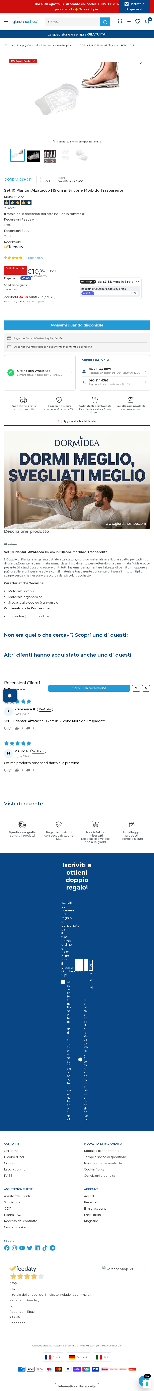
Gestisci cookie (15, 1227)
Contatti (10, 1163)
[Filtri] (136, 688)
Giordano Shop (14, 45)
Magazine (91, 1221)
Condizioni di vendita (99, 1175)
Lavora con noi (15, 1169)
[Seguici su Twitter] (29, 1249)
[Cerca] (105, 21)
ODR (7, 1208)
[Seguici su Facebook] (7, 1249)
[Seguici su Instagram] (14, 1249)
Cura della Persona (39, 45)
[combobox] (86, 965)
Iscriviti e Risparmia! (135, 6)
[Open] (10, 695)
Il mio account (95, 1208)
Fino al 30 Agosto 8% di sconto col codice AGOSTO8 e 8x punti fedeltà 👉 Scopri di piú (76, 6)
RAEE (8, 1175)
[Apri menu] (6, 22)
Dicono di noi (14, 1157)
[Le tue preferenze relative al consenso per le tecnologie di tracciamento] (147, 1384)
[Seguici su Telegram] (52, 1249)
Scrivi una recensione (89, 688)
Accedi (89, 1196)
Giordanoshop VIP (35, 301)
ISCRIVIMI (91, 965)
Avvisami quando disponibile (77, 325)
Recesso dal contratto (20, 1221)
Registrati (91, 1202)
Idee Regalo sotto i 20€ (70, 45)
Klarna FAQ (12, 1215)
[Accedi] (129, 22)
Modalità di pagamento (102, 1151)
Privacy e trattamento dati (104, 1163)
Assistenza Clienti (17, 1196)
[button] (13, 258)
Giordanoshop (17, 179)
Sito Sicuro (12, 1202)
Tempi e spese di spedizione (105, 1157)
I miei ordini (92, 1215)
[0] (146, 22)
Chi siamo (11, 1151)
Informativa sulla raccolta (77, 1386)
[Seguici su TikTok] (45, 1249)
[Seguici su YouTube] (22, 1249)
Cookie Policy (94, 1169)
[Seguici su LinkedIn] (37, 1249)
